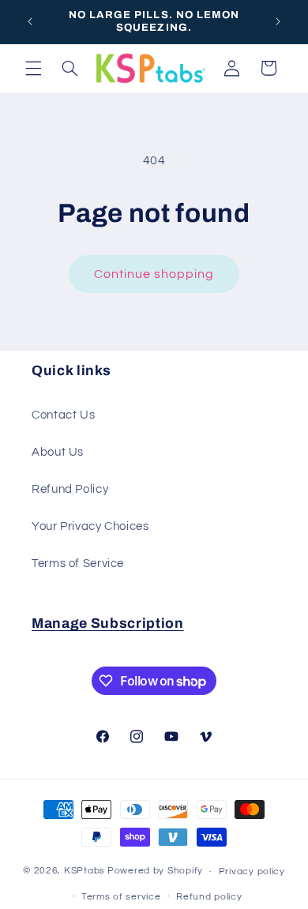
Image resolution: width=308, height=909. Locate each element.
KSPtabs (84, 871)
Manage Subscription (108, 623)
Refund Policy (70, 489)
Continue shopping (154, 274)
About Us (58, 452)
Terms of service (121, 896)
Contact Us (63, 415)
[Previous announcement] (30, 21)
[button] (33, 68)
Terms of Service (78, 563)
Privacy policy (252, 871)
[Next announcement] (278, 21)
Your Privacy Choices (90, 526)
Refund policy (209, 896)
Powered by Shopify (155, 871)
